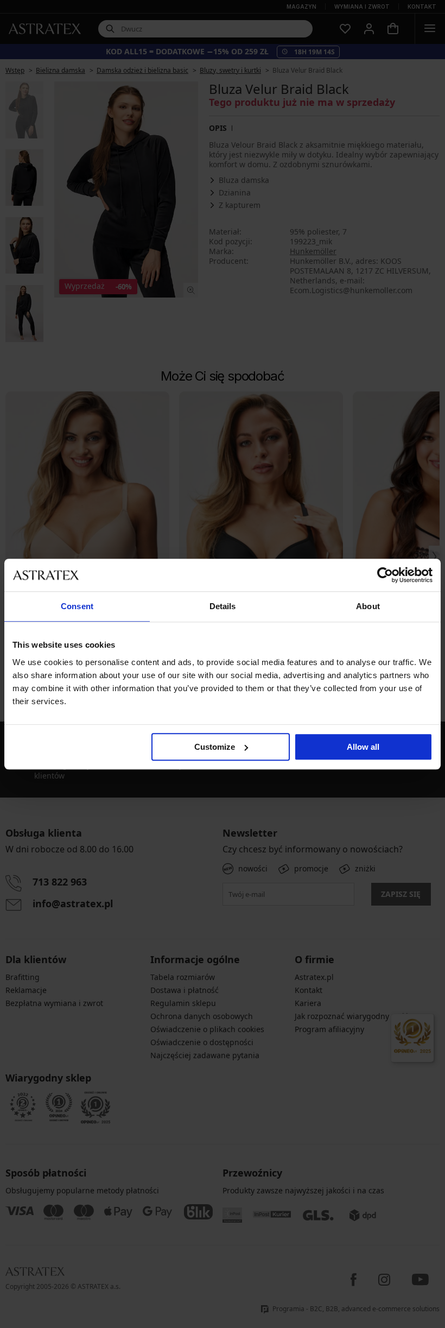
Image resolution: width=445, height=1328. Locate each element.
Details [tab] (222, 606)
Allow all (363, 746)
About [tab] (368, 606)
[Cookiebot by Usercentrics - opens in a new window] (385, 575)
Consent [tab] (77, 606)
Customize (214, 746)
